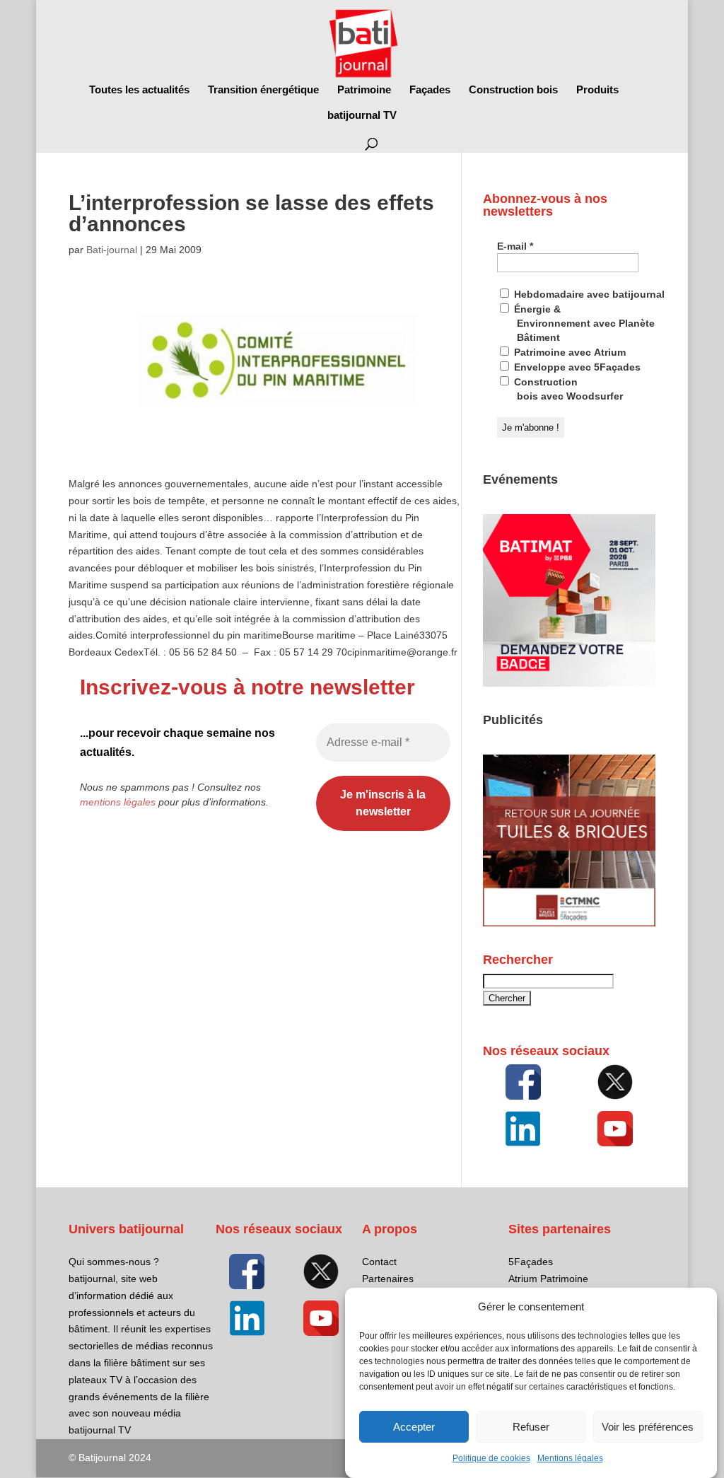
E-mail (515, 246)
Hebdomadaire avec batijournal (588, 294)
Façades (429, 90)
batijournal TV (362, 115)
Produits (597, 90)
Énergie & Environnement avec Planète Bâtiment (583, 323)
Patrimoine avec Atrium (568, 352)
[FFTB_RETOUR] (569, 923)
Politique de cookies (491, 1458)
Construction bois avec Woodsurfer (567, 389)
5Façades (530, 1261)
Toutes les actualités (139, 90)
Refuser (531, 1427)
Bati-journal (111, 249)
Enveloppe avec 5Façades (576, 367)
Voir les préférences (648, 1427)
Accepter (414, 1427)
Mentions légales (570, 1458)
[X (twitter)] (615, 1082)
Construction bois (513, 90)
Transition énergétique (263, 90)
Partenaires (388, 1278)
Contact (379, 1261)
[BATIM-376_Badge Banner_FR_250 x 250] (569, 683)
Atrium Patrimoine (548, 1278)
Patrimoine (364, 90)
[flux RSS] (523, 1082)
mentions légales (118, 802)
